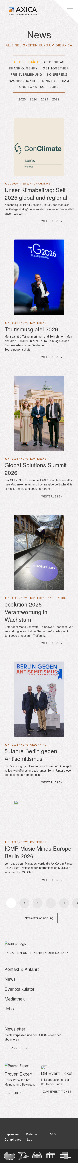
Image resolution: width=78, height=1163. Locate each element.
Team (64, 80)
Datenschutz (35, 1134)
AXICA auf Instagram (43, 1126)
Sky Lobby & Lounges (39, 1156)
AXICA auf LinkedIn (55, 1126)
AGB (52, 1134)
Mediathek (15, 999)
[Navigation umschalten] (70, 7)
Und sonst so (32, 86)
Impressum (13, 1134)
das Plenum (11, 1156)
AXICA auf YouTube (31, 1126)
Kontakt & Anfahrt (22, 969)
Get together (56, 68)
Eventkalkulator (19, 989)
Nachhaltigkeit (23, 80)
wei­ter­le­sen (57, 221)
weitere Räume (67, 1156)
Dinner (48, 80)
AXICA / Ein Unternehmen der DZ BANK (37, 953)
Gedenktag (54, 62)
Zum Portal (14, 1093)
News (24, 183)
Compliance (13, 1139)
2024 (33, 99)
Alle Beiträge (26, 62)
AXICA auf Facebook (22, 1126)
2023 (44, 99)
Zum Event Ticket (57, 1091)
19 (63, 903)
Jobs (54, 86)
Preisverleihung (26, 74)
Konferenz (57, 74)
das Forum (25, 1156)
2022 (55, 99)
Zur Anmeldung (17, 1048)
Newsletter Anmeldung (39, 918)
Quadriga (53, 1156)
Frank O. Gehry (23, 68)
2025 (22, 99)
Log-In (31, 1139)
